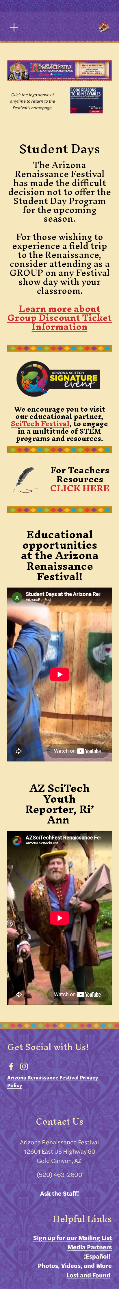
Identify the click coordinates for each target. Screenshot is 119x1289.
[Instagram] (24, 1066)
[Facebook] (11, 1066)
